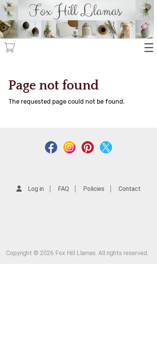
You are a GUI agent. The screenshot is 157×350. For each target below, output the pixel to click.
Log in (36, 188)
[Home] (77, 19)
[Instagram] (69, 149)
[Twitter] (106, 149)
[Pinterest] (88, 149)
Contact (130, 188)
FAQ (63, 188)
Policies (93, 188)
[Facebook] (51, 149)
